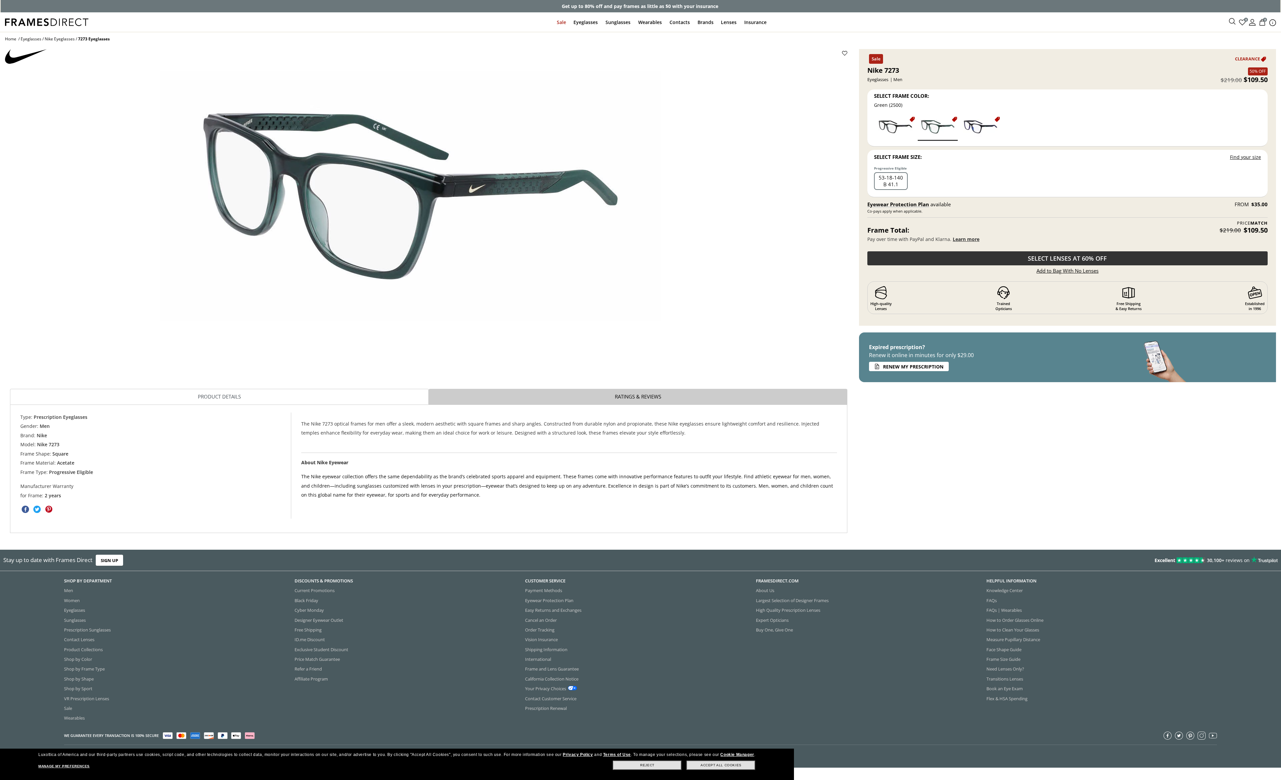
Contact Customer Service (550, 699)
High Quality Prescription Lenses (788, 610)
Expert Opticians (772, 620)
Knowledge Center (1004, 591)
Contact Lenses (79, 640)
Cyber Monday (309, 610)
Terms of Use (617, 754)
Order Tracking (539, 630)
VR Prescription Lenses (86, 699)
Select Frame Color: (901, 95)
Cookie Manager (737, 754)
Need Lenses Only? (1005, 669)
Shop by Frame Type (84, 669)
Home (10, 39)
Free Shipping (308, 630)
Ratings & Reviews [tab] (638, 396)
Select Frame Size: (898, 157)
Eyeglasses (585, 22)
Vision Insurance (541, 640)
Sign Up (109, 560)
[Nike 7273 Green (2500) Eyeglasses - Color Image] (938, 128)
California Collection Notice (551, 679)
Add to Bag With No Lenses (1067, 270)
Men (68, 591)
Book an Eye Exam (1004, 689)
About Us (765, 591)
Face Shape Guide (1003, 649)
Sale (561, 22)
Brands (706, 22)
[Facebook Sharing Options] (25, 509)
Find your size (1245, 157)
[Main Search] (1232, 21)
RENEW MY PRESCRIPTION (913, 366)
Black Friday (306, 600)
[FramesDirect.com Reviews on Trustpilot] (1012, 560)
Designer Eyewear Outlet (319, 620)
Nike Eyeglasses (60, 39)
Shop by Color (78, 659)
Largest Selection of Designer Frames (792, 600)
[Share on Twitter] (37, 509)
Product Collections (83, 649)
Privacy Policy (578, 754)
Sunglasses (617, 22)
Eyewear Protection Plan (898, 204)
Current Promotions (315, 591)
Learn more (966, 239)
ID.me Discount (310, 640)
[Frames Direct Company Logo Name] (46, 21)
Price (1252, 223)
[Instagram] (1202, 736)
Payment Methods (543, 591)
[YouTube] (1213, 736)
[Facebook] (1168, 736)
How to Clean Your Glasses (1012, 630)
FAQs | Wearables (1004, 610)
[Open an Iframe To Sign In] (1252, 22)
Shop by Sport (78, 689)
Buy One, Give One (774, 630)
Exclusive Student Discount (321, 649)
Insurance (755, 22)
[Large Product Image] (410, 196)
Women (72, 600)
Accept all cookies (721, 765)
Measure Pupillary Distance (1013, 640)
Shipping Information (546, 649)
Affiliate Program (311, 679)
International (538, 659)
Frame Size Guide (1003, 659)
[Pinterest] (1190, 736)
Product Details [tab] (219, 396)
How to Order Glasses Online (1014, 620)
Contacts (680, 22)
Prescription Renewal (546, 708)
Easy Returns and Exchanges (553, 610)
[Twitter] (1179, 736)
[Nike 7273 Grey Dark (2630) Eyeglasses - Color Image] (895, 128)
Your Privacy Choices (545, 689)
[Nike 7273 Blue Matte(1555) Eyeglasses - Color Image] (980, 128)
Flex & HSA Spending (1006, 699)
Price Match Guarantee (317, 659)
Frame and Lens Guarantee (552, 669)
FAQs (991, 600)
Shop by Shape (79, 679)
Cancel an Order (541, 620)
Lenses (729, 22)
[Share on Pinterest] (48, 509)
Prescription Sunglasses (87, 630)
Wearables (650, 22)
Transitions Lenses (1004, 679)
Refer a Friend (308, 669)
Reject (647, 765)
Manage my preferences (64, 766)
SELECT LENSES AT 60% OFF (1067, 258)
